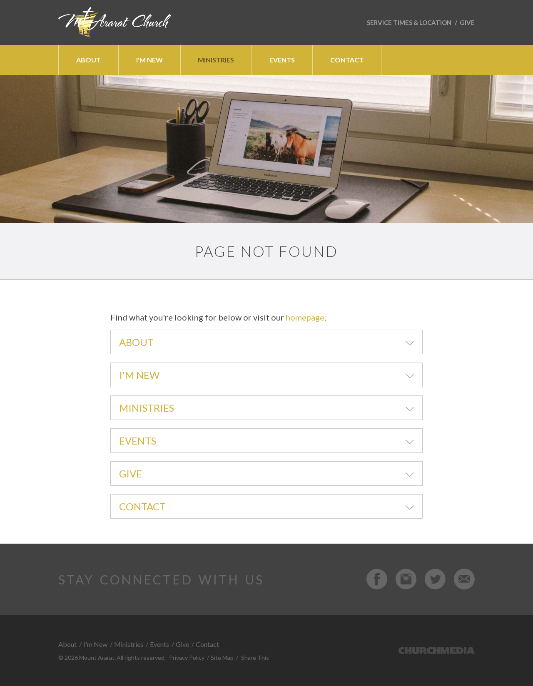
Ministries (146, 408)
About (136, 342)
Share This (255, 657)
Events (137, 441)
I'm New (139, 375)
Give (467, 22)
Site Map (222, 657)
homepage (305, 317)
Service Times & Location (409, 22)
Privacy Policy (186, 657)
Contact (142, 506)
